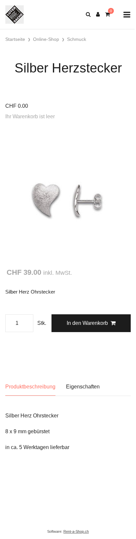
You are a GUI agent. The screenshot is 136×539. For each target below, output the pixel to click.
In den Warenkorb (87, 323)
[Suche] (88, 14)
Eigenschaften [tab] (83, 386)
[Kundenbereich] (97, 14)
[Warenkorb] (107, 14)
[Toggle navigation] (127, 14)
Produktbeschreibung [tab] (30, 386)
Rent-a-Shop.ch (76, 531)
